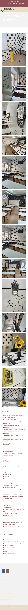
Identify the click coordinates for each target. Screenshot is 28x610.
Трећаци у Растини (7, 469)
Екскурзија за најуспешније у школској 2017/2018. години (13, 510)
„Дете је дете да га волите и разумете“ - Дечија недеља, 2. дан (13, 440)
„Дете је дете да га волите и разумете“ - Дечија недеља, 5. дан (13, 422)
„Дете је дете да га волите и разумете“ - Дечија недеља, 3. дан (13, 432)
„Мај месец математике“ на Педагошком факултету (14, 489)
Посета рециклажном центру (9, 478)
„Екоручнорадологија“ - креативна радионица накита (14, 429)
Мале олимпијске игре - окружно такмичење (12, 494)
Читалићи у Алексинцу (8, 515)
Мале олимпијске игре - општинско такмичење (13, 496)
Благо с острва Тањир (8, 451)
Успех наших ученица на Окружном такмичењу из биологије (13, 550)
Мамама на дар (6, 520)
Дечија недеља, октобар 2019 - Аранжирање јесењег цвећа (12, 461)
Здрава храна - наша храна (9, 492)
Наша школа (5, 528)
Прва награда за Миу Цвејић (9, 531)
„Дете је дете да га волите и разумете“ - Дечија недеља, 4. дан (13, 426)
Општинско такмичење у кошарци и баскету (12, 526)
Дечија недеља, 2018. (7, 507)
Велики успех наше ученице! (9, 547)
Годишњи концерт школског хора (10, 480)
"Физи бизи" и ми (6, 505)
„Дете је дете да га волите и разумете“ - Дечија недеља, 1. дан (13, 444)
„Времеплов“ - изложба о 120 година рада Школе (13, 415)
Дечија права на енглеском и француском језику (13, 453)
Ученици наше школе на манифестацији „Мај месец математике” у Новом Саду (14, 544)
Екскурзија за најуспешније (9, 472)
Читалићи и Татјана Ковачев (9, 524)
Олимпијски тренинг (7, 449)
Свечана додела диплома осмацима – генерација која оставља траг (13, 538)
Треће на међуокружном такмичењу (10, 485)
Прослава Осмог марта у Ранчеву (10, 419)
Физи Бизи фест (6, 446)
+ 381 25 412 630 (7, 3)
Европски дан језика (7, 474)
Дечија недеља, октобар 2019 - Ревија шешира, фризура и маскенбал (13, 467)
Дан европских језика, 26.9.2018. (10, 513)
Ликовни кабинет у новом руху (9, 417)
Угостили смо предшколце (8, 455)
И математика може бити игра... (10, 457)
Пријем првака (6, 476)
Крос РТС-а (5, 463)
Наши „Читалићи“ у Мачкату (9, 487)
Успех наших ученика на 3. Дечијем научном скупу (13, 541)
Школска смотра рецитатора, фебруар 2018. (12, 522)
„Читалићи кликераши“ (8, 498)
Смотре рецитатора (7, 500)
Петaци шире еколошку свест (9, 553)
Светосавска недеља (7, 503)
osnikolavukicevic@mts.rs (18, 3)
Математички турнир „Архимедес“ (10, 483)
